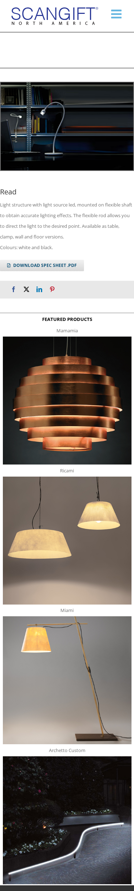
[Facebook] (13, 289)
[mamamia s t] (67, 339)
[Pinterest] (52, 289)
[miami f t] (67, 618)
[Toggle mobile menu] (117, 14)
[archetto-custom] (67, 758)
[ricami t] (67, 479)
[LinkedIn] (39, 289)
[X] (26, 289)
